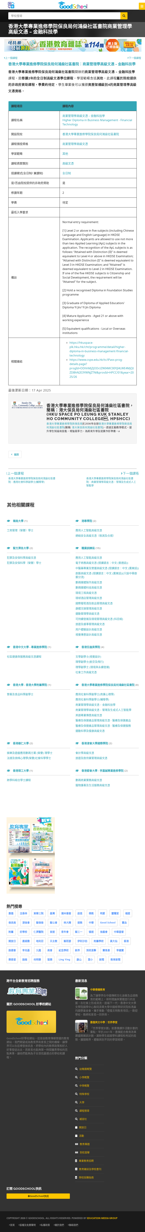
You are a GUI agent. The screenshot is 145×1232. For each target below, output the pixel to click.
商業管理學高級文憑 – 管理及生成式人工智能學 (103, 710)
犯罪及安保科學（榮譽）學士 (24, 562)
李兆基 (26, 950)
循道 (91, 931)
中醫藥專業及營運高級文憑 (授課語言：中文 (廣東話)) (107, 568)
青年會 (65, 931)
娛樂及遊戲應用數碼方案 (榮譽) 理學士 (30, 753)
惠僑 (10, 913)
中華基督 (119, 931)
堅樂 (49, 959)
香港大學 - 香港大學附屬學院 (32, 685)
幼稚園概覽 (85, 1069)
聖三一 (78, 931)
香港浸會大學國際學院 (97, 743)
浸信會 (26, 922)
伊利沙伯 (82, 941)
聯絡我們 (73, 1224)
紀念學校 (64, 950)
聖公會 (53, 922)
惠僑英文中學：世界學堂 (103, 1022)
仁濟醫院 (39, 931)
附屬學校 (99, 941)
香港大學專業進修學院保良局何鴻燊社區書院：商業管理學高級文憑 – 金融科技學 (72, 64)
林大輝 (67, 922)
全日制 (66, 173)
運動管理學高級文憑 (87, 613)
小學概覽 (84, 1077)
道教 (79, 922)
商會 (49, 950)
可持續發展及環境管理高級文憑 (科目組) (99, 619)
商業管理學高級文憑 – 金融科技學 (83, 116)
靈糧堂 (115, 913)
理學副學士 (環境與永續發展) (93, 667)
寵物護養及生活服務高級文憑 (93, 785)
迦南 (24, 959)
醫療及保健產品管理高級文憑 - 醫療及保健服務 (103, 725)
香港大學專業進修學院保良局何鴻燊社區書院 (90, 134)
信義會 (104, 931)
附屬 (10, 931)
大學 (81, 1102)
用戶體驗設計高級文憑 (89, 629)
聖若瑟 (67, 941)
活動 (81, 1135)
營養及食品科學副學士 (20, 694)
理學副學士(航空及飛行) (90, 661)
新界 (77, 950)
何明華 (37, 959)
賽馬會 (106, 950)
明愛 (102, 913)
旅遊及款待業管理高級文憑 (91, 758)
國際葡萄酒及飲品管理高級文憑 (94, 603)
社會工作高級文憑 (86, 672)
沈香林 (23, 913)
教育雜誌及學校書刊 (90, 1169)
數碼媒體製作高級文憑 (89, 582)
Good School (107, 922)
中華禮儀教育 (97, 989)
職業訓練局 (91, 548)
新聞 (101, 959)
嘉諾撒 (26, 941)
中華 (91, 922)
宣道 (52, 931)
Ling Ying (64, 959)
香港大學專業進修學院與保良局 (64, 423)
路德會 (12, 950)
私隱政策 (45, 1224)
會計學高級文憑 (85, 753)
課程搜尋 (84, 1110)
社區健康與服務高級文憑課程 (24, 656)
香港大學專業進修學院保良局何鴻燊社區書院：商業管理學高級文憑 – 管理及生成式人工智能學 (111, 482)
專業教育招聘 (86, 1160)
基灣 (52, 913)
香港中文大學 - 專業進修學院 (32, 647)
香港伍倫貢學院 (93, 647)
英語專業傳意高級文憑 (89, 715)
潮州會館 (66, 913)
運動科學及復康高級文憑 (90, 731)
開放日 (12, 941)
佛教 (91, 913)
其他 (65, 154)
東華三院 (39, 913)
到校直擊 (91, 950)
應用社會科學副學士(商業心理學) (95, 694)
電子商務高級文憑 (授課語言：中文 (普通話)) (102, 562)
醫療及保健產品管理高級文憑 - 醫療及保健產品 (103, 720)
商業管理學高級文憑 (75, 144)
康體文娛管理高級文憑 (89, 608)
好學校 (23, 931)
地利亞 (40, 941)
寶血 (124, 922)
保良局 (12, 922)
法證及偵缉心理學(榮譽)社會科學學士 (29, 758)
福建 (127, 913)
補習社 (83, 1119)
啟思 (79, 913)
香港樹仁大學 (23, 743)
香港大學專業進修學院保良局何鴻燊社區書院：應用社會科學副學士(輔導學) (31, 480)
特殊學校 (84, 1094)
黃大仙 (113, 941)
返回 (16, 454)
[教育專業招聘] (27, 995)
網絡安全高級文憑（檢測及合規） (95, 535)
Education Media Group (102, 1218)
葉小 (90, 959)
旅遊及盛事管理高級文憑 (90, 624)
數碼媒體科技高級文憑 (89, 587)
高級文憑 (68, 163)
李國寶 (120, 950)
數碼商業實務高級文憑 (89, 780)
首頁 (12, 1224)
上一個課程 (11, 58)
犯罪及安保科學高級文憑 (21, 557)
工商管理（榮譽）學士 (20, 530)
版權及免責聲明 (28, 1224)
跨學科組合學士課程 (19, 780)
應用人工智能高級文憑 (89, 530)
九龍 (38, 950)
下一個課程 (135, 58)
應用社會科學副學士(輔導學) (92, 699)
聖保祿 (40, 922)
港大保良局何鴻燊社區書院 (87, 427)
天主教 (53, 941)
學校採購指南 (86, 1177)
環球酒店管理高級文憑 (89, 598)
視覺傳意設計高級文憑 (89, 634)
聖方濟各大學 (23, 548)
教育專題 (85, 1144)
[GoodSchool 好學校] (72, 7)
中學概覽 (84, 1085)
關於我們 (59, 1224)
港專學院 (89, 521)
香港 (126, 941)
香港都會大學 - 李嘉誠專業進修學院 (105, 770)
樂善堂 (12, 959)
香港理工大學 (23, 770)
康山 (79, 959)
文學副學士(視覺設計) (88, 656)
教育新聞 (115, 959)
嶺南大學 (20, 521)
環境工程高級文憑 (86, 593)
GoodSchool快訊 (39, 1196)
